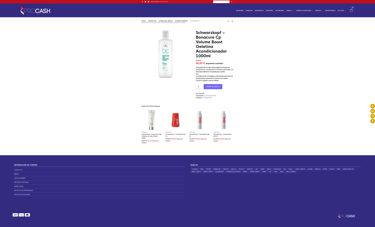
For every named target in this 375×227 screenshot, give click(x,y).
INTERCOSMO (277, 169)
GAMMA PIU (250, 169)
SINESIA (245, 171)
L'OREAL (290, 169)
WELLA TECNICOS (291, 171)
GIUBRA (262, 169)
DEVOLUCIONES (19, 178)
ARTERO (208, 169)
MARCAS (318, 10)
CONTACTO (18, 170)
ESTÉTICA (241, 169)
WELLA (282, 171)
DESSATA (233, 169)
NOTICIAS (341, 10)
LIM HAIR (310, 169)
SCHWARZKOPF (207, 98)
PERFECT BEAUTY (196, 171)
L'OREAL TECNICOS (300, 169)
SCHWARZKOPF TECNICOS (233, 171)
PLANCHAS (249, 10)
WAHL (275, 171)
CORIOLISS (226, 169)
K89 (284, 169)
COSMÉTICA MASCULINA (303, 10)
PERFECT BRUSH (208, 171)
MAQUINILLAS (259, 10)
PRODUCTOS (152, 21)
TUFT (270, 171)
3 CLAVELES (195, 169)
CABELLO (289, 10)
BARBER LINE (216, 169)
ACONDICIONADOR (181, 21)
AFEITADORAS (279, 10)
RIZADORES (269, 10)
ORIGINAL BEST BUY (348, 169)
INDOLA (269, 169)
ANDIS (202, 169)
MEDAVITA (318, 169)
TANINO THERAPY (255, 171)
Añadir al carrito (213, 86)
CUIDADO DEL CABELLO (166, 21)
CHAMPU (144, 132)
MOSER (325, 169)
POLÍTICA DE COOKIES (22, 195)
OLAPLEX (331, 169)
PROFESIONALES (330, 10)
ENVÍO (16, 174)
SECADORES (240, 10)
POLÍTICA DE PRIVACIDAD (23, 190)
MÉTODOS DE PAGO (21, 182)
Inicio (144, 21)
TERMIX (264, 171)
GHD (256, 169)
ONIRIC (338, 169)
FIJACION (169, 132)
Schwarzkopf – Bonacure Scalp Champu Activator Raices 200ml (151, 136)
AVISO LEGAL (19, 186)
